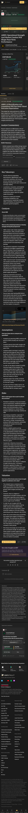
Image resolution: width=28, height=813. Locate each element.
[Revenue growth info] (11, 77)
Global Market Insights (19, 720)
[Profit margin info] (20, 77)
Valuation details (12, 88)
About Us (17, 741)
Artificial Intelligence (5, 741)
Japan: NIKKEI (4, 718)
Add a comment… (7, 574)
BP (1, 772)
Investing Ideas (18, 725)
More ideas (3, 748)
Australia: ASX (4, 708)
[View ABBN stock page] (2, 13)
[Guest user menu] (26, 2)
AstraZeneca (4, 755)
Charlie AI (17, 759)
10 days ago (21, 655)
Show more (25, 46)
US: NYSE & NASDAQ (6, 703)
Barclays (3, 774)
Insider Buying (4, 734)
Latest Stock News (19, 718)
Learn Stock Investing (19, 752)
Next (10, 98)
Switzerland (8, 7)
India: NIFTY (3, 710)
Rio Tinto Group (4, 767)
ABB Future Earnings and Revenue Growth (13, 325)
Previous (5, 98)
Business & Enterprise (19, 757)
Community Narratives (19, 727)
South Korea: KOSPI (5, 720)
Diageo (2, 765)
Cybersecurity (4, 746)
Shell (2, 760)
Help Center (17, 749)
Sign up (22, 2)
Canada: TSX (4, 713)
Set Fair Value (7, 652)
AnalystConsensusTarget (11, 45)
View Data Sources (5, 696)
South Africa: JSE (5, 715)
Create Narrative (15, 554)
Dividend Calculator (19, 710)
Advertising (17, 739)
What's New (17, 729)
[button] (3, 46)
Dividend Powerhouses (6, 732)
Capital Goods (14, 7)
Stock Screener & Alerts (20, 706)
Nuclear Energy (4, 736)
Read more (6, 161)
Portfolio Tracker (18, 703)
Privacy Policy (14, 804)
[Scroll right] (27, 71)
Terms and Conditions (6, 804)
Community (3, 7)
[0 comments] (23, 31)
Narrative (3, 93)
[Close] (25, 560)
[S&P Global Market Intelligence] (6, 686)
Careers (16, 746)
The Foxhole (17, 722)
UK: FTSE (3, 706)
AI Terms (20, 804)
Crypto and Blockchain (6, 744)
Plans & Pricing (18, 736)
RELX (2, 769)
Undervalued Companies (6, 729)
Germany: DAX (4, 722)
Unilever (3, 762)
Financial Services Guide (6, 806)
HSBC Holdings (4, 758)
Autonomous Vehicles (5, 739)
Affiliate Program (18, 754)
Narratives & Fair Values (20, 708)
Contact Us (17, 744)
